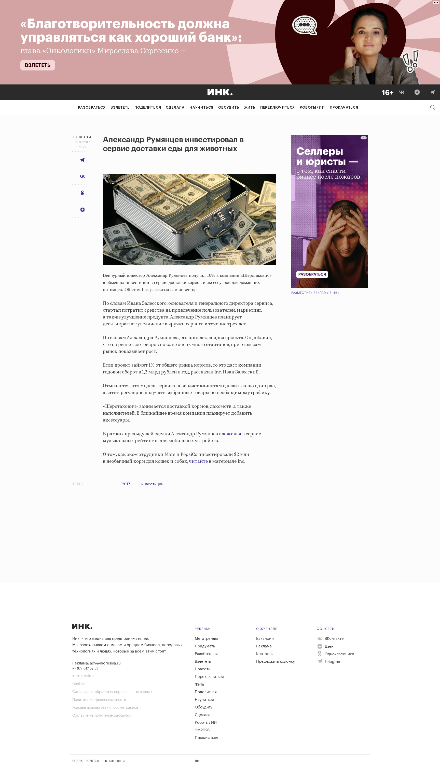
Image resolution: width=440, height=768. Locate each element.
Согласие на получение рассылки (101, 715)
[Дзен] (417, 92)
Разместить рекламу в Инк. (315, 292)
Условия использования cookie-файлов (105, 707)
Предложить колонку (275, 661)
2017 (126, 484)
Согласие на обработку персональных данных (112, 692)
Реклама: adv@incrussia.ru (96, 663)
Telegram (332, 662)
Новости (203, 669)
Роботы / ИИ (312, 107)
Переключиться (277, 107)
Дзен (329, 646)
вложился (230, 434)
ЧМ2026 (202, 730)
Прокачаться (344, 107)
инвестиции (152, 484)
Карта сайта (83, 676)
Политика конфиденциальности (99, 700)
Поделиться (147, 107)
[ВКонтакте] (401, 92)
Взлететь (120, 107)
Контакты (264, 654)
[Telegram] (432, 92)
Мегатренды (206, 639)
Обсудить (228, 107)
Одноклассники (339, 654)
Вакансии (265, 639)
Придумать (205, 646)
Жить (249, 107)
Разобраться (92, 107)
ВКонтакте (334, 639)
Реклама (264, 646)
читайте (198, 461)
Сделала (175, 107)
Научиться (201, 107)
